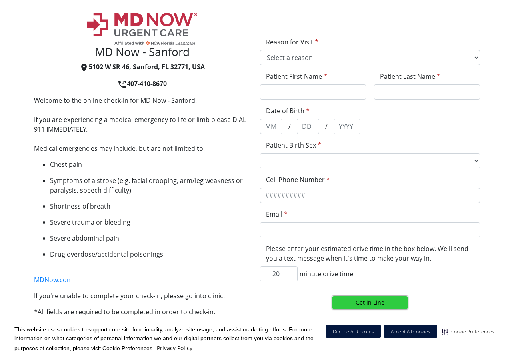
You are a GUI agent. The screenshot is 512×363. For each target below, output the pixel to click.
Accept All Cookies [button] (410, 331)
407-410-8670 (147, 83)
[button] (468, 331)
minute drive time (326, 273)
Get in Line (370, 302)
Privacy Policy (174, 348)
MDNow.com (53, 279)
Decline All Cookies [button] (353, 331)
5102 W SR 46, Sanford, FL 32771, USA (147, 66)
